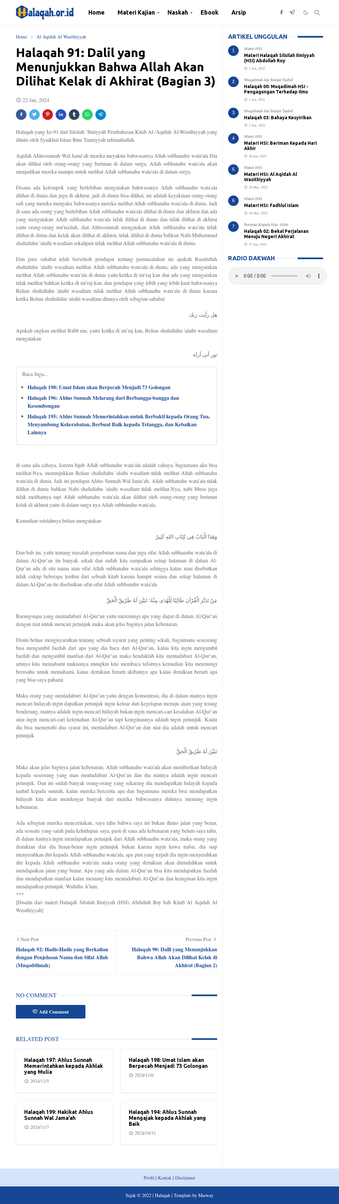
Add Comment (54, 1011)
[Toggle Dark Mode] (305, 12)
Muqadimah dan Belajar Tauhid (268, 79)
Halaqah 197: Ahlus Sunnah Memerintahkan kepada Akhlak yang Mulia (63, 1066)
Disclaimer (185, 1178)
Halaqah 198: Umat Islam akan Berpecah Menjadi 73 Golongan (98, 387)
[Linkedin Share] (61, 114)
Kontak (164, 1178)
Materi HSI (253, 48)
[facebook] (281, 13)
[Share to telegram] (100, 114)
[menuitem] (96, 12)
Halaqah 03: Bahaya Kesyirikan (278, 117)
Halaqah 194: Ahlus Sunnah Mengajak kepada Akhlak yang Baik (167, 1118)
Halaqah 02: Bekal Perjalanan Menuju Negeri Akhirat (276, 234)
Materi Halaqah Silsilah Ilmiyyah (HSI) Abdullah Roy (279, 58)
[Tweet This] (34, 114)
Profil (149, 1178)
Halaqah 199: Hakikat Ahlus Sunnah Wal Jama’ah (58, 1115)
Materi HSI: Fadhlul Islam (271, 205)
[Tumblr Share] (74, 114)
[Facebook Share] (21, 114)
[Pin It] (47, 114)
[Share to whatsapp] (87, 114)
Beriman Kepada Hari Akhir (266, 224)
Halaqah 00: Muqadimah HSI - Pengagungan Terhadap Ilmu (276, 89)
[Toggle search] (317, 13)
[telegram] (292, 13)
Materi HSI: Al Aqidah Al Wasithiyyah (270, 177)
